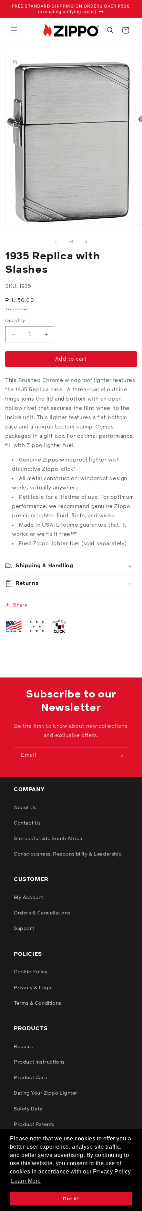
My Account (28, 897)
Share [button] (20, 605)
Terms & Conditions (37, 1003)
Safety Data (28, 1109)
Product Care (30, 1077)
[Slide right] (86, 242)
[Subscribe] (120, 755)
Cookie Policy (31, 972)
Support (24, 928)
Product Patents (34, 1124)
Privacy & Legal (33, 987)
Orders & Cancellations (42, 913)
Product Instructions (39, 1062)
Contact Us (27, 823)
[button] (13, 30)
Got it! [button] (71, 1198)
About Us (25, 807)
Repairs (23, 1046)
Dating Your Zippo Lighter (46, 1093)
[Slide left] (55, 242)
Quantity (15, 321)
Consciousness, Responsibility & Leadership (68, 854)
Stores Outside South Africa (48, 838)
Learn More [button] (26, 1181)
